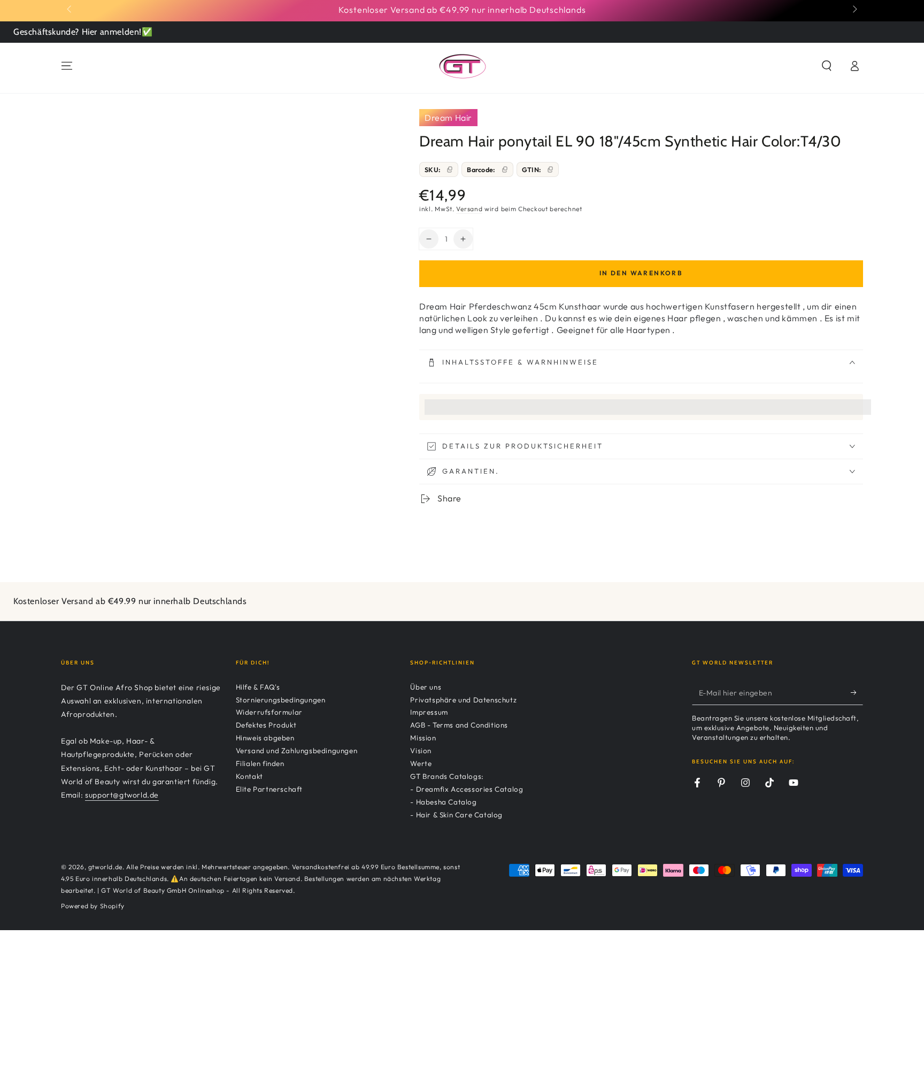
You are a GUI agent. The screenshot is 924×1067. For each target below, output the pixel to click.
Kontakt (249, 776)
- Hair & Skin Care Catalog (456, 814)
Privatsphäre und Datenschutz (463, 699)
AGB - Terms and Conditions (459, 725)
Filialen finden (260, 763)
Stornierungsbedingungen (281, 699)
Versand (469, 209)
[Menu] (67, 66)
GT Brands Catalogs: (446, 776)
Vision (421, 750)
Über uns (425, 687)
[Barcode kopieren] (505, 169)
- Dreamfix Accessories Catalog (466, 789)
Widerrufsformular (269, 712)
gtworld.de (105, 867)
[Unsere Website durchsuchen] (827, 66)
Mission (423, 737)
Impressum (429, 712)
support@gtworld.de (122, 795)
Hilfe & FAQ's (258, 687)
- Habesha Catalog (443, 802)
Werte (421, 763)
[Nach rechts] (854, 9)
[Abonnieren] (857, 693)
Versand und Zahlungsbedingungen (297, 750)
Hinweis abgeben (265, 737)
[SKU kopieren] (449, 169)
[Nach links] (70, 9)
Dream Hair (448, 117)
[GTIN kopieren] (550, 169)
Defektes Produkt (266, 725)
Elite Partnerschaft (269, 789)
